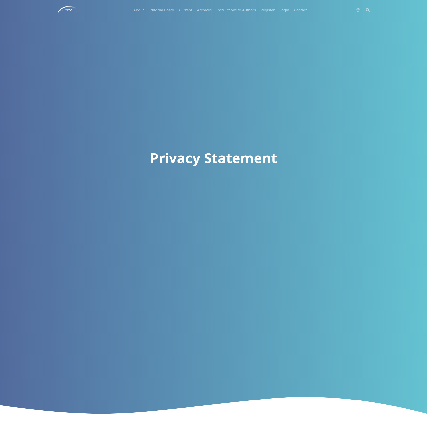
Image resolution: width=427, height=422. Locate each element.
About (138, 9)
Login (284, 9)
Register (268, 9)
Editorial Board (161, 9)
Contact (300, 9)
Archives (204, 9)
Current (185, 9)
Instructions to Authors (236, 9)
